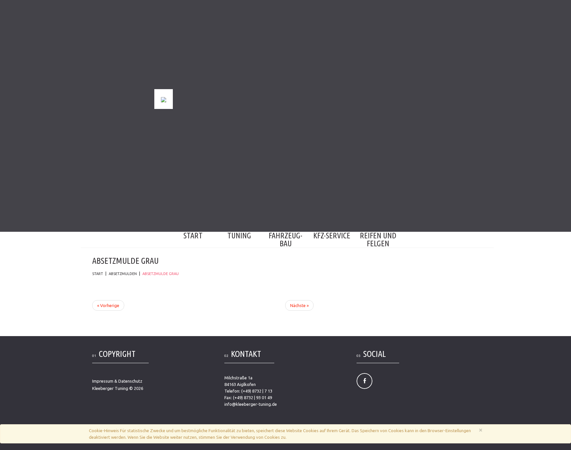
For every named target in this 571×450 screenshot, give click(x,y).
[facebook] (364, 381)
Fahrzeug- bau (285, 239)
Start (193, 235)
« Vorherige (108, 305)
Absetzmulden (123, 274)
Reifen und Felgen (378, 239)
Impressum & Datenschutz (117, 381)
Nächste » (299, 305)
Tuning (239, 235)
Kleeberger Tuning (110, 388)
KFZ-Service (331, 235)
